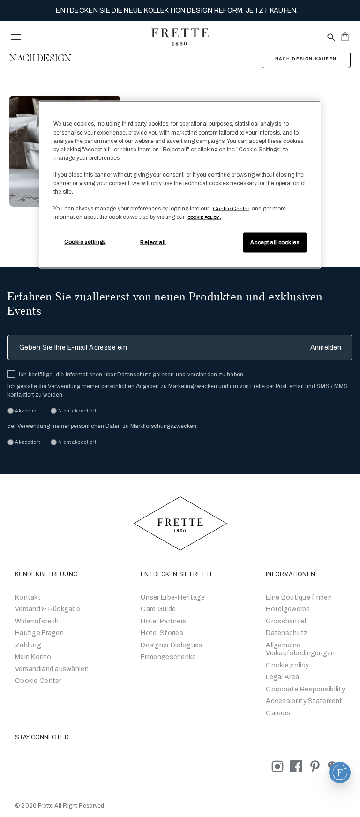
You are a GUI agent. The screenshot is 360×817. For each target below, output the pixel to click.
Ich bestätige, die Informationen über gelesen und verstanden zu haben (131, 374)
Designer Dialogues (171, 645)
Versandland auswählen (52, 669)
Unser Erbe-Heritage (173, 597)
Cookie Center (38, 680)
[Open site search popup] (330, 38)
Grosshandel (286, 621)
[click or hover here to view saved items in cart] (345, 36)
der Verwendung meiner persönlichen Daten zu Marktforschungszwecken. (103, 426)
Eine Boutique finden (299, 597)
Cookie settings (85, 242)
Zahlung (28, 645)
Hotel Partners (164, 621)
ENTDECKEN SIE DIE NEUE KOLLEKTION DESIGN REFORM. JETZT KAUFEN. (177, 10)
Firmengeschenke (168, 656)
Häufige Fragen (39, 633)
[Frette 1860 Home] (180, 37)
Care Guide (158, 609)
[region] (180, 185)
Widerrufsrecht (38, 621)
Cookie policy (287, 665)
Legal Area (282, 677)
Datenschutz (134, 374)
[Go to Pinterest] (318, 766)
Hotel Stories (162, 633)
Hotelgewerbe (288, 609)
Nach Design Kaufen (306, 58)
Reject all (153, 242)
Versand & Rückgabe (47, 609)
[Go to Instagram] (280, 766)
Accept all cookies (274, 242)
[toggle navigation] (15, 37)
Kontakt (28, 597)
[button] (340, 772)
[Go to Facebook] (299, 766)
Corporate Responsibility (305, 689)
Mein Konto (33, 656)
